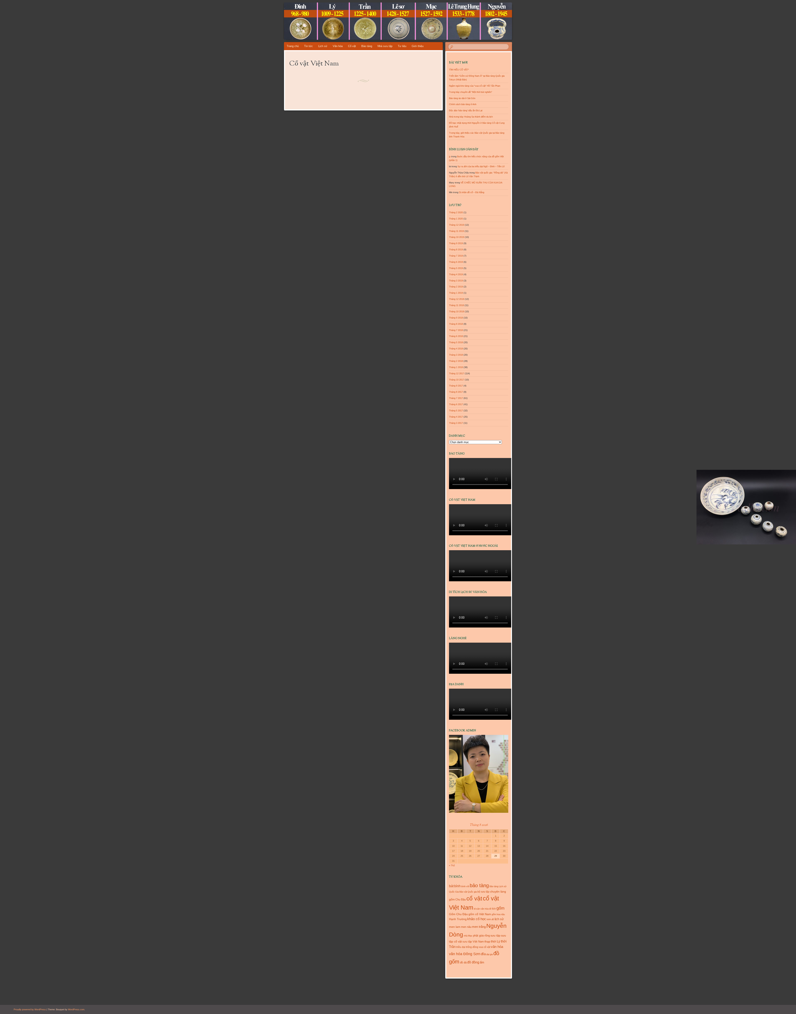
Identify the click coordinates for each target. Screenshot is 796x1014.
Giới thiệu (417, 46)
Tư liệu (402, 46)
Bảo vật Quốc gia (468, 891)
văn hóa (497, 947)
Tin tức (308, 46)
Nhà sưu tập (384, 46)
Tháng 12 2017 (456, 373)
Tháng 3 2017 (456, 423)
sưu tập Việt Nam (473, 941)
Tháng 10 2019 (456, 237)
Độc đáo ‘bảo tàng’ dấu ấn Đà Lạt (465, 110)
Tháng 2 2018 (456, 361)
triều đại (460, 947)
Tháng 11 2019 (456, 231)
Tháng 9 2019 (456, 243)
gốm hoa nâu (498, 914)
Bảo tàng (366, 46)
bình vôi (465, 886)
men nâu (466, 926)
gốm (500, 908)
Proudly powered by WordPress (30, 1009)
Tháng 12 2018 (456, 299)
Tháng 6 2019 (456, 262)
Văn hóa (338, 46)
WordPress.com (76, 1009)
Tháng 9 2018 (456, 317)
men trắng (479, 926)
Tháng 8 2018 (456, 324)
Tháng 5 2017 (456, 410)
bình (457, 886)
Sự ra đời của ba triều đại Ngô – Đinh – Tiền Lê (481, 166)
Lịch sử (322, 46)
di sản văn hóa (481, 908)
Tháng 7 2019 (456, 255)
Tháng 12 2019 (456, 225)
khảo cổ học (476, 919)
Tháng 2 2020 (456, 212)
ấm (482, 962)
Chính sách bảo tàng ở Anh (462, 104)
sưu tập (495, 935)
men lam (454, 926)
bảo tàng (479, 885)
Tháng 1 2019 (456, 293)
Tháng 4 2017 (456, 417)
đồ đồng (473, 962)
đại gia (489, 954)
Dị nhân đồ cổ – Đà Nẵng (471, 192)
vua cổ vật (484, 947)
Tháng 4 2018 (456, 348)
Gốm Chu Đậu (458, 914)
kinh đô (490, 919)
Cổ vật (352, 46)
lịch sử (499, 919)
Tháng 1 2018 (456, 367)
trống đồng (472, 947)
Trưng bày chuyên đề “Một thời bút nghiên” (470, 92)
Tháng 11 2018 (456, 305)
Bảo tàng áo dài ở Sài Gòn (462, 98)
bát (451, 886)
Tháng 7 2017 (456, 398)
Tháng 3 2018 (456, 355)
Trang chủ (293, 46)
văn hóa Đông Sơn (464, 954)
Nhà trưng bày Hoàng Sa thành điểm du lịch (471, 116)
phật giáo (478, 935)
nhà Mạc (468, 935)
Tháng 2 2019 (456, 286)
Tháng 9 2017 (456, 385)
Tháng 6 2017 (456, 404)
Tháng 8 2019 (456, 249)
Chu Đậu (460, 899)
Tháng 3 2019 (456, 280)
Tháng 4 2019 (456, 274)
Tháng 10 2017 (456, 379)
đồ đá (463, 962)
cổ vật (474, 898)
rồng (487, 935)
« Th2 (452, 865)
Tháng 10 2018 (456, 311)
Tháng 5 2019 (456, 268)
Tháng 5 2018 (456, 342)
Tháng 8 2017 (456, 392)
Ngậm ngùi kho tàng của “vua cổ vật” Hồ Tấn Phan (474, 86)
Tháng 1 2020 (456, 218)
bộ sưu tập (483, 891)
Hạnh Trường (458, 919)
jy (450, 156)
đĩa (483, 954)
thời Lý (495, 941)
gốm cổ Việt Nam (479, 914)
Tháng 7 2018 (456, 330)
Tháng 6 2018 (456, 336)
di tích (492, 908)
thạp (487, 941)
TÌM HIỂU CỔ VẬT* (459, 69)
